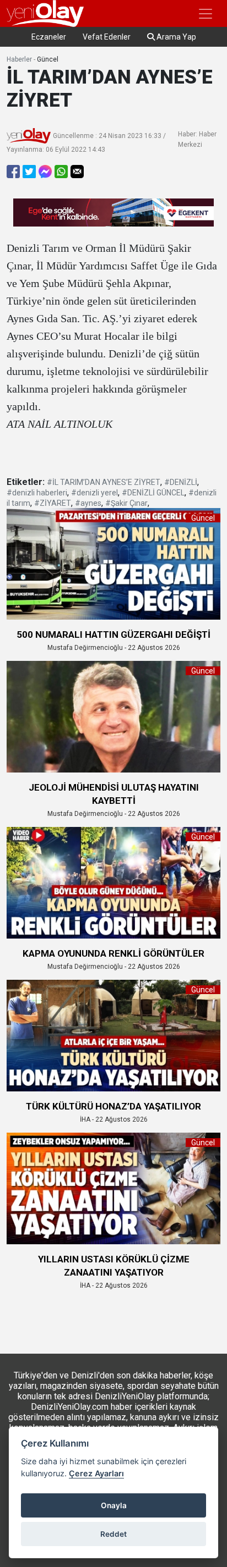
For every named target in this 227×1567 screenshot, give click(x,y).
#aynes (88, 503)
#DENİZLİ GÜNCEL (153, 492)
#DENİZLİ (180, 482)
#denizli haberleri (37, 492)
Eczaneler (48, 36)
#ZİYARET (52, 503)
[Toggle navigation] (205, 13)
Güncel (47, 59)
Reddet (113, 1534)
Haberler (19, 59)
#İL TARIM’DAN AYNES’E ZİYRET (103, 482)
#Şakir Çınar (126, 503)
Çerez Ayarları (96, 1473)
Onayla (114, 1505)
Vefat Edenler (107, 36)
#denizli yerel (94, 492)
